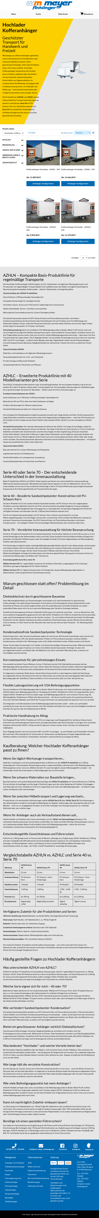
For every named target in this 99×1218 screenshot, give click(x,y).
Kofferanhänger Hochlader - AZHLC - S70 (78, 169)
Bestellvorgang (34, 1182)
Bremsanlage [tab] (8, 145)
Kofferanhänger (8, 71)
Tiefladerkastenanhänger (15, 1167)
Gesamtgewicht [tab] (9, 163)
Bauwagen (9, 1197)
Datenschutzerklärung (37, 1170)
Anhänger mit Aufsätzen (14, 1163)
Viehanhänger (10, 1190)
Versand (37, 1214)
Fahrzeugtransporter (13, 1178)
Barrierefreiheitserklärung (38, 1178)
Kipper (7, 1174)
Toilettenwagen (11, 1201)
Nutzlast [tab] (6, 140)
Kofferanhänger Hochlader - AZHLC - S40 (43, 169)
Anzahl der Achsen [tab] (11, 150)
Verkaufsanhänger (12, 1194)
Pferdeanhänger (11, 1186)
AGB (29, 1163)
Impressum (32, 1174)
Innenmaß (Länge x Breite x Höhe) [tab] (11, 156)
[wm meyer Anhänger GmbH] (49, 5)
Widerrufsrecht (34, 1167)
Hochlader (28, 68)
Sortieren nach (67, 133)
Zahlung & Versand (35, 1186)
